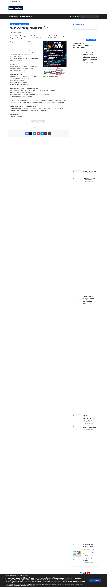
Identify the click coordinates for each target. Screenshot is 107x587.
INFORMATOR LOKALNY (26, 16)
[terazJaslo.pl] (15, 8)
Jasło (34, 122)
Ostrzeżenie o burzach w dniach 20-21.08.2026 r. (90, 426)
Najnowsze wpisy (13, 16)
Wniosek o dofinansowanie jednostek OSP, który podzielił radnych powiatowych (89, 418)
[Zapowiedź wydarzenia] (55, 74)
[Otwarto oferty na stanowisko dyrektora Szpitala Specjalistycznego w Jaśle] (77, 354)
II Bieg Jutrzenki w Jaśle (89, 171)
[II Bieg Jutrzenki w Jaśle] (77, 173)
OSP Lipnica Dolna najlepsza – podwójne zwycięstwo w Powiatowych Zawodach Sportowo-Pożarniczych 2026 (90, 57)
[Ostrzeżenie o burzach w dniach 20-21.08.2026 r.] (77, 484)
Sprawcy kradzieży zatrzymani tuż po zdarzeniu (88, 546)
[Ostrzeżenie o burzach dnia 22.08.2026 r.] (77, 236)
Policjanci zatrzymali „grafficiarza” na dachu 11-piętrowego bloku (82, 45)
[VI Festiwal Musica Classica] (77, 561)
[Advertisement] (69, 8)
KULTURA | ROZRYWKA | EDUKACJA (20, 24)
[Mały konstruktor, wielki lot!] (77, 554)
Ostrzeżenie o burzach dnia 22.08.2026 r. (89, 179)
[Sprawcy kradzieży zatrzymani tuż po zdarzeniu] (77, 547)
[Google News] (38, 127)
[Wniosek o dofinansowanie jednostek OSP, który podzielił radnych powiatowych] (77, 417)
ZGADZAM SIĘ (95, 580)
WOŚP (42, 122)
